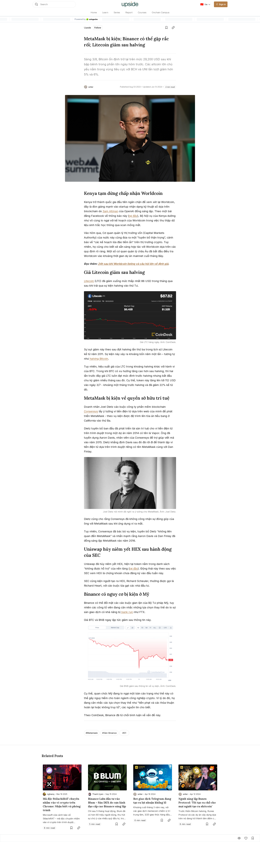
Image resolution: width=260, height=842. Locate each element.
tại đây (133, 215)
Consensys (91, 411)
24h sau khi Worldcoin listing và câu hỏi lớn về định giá (133, 263)
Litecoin (89, 281)
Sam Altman (110, 211)
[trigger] (54, 4)
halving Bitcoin (99, 358)
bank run (127, 612)
